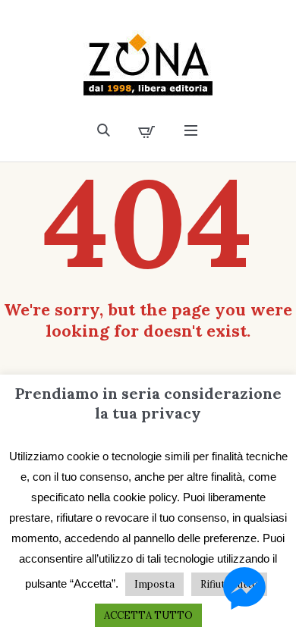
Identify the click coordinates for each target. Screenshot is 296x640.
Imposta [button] (154, 584)
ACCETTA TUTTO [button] (148, 615)
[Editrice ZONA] (148, 64)
